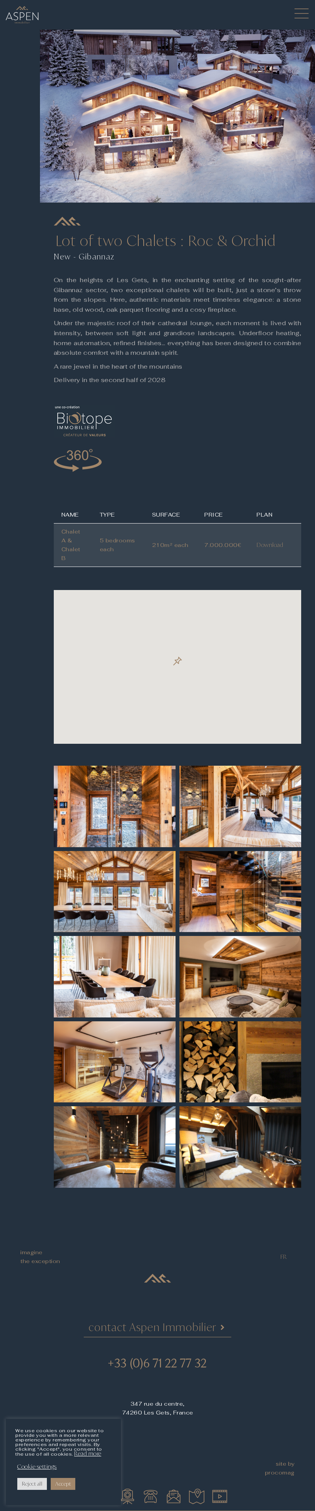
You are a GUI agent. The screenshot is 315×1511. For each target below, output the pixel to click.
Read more (87, 1453)
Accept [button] (63, 1484)
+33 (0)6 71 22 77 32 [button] (157, 1363)
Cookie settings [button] (37, 1466)
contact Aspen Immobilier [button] (153, 1327)
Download (270, 545)
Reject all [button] (32, 1484)
